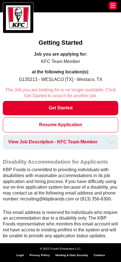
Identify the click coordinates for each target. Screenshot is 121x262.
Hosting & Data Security (71, 255)
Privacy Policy (40, 255)
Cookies (99, 255)
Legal (20, 255)
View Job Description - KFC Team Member (53, 141)
